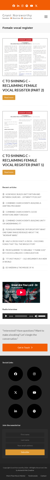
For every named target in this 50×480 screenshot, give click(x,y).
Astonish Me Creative (26, 470)
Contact (43, 476)
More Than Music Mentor (15, 476)
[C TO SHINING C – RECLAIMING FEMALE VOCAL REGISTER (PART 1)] (25, 131)
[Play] (6, 316)
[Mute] (36, 316)
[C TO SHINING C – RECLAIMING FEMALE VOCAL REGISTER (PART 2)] (25, 57)
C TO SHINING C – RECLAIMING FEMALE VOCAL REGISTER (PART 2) (23, 85)
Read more (8, 97)
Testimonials (33, 476)
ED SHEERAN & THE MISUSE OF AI (20, 267)
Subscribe (25, 452)
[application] (25, 316)
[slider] (42, 315)
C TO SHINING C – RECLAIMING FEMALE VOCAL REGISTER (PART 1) (23, 160)
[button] (46, 16)
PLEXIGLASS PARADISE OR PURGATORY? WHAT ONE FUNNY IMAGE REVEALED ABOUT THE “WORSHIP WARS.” (24, 232)
